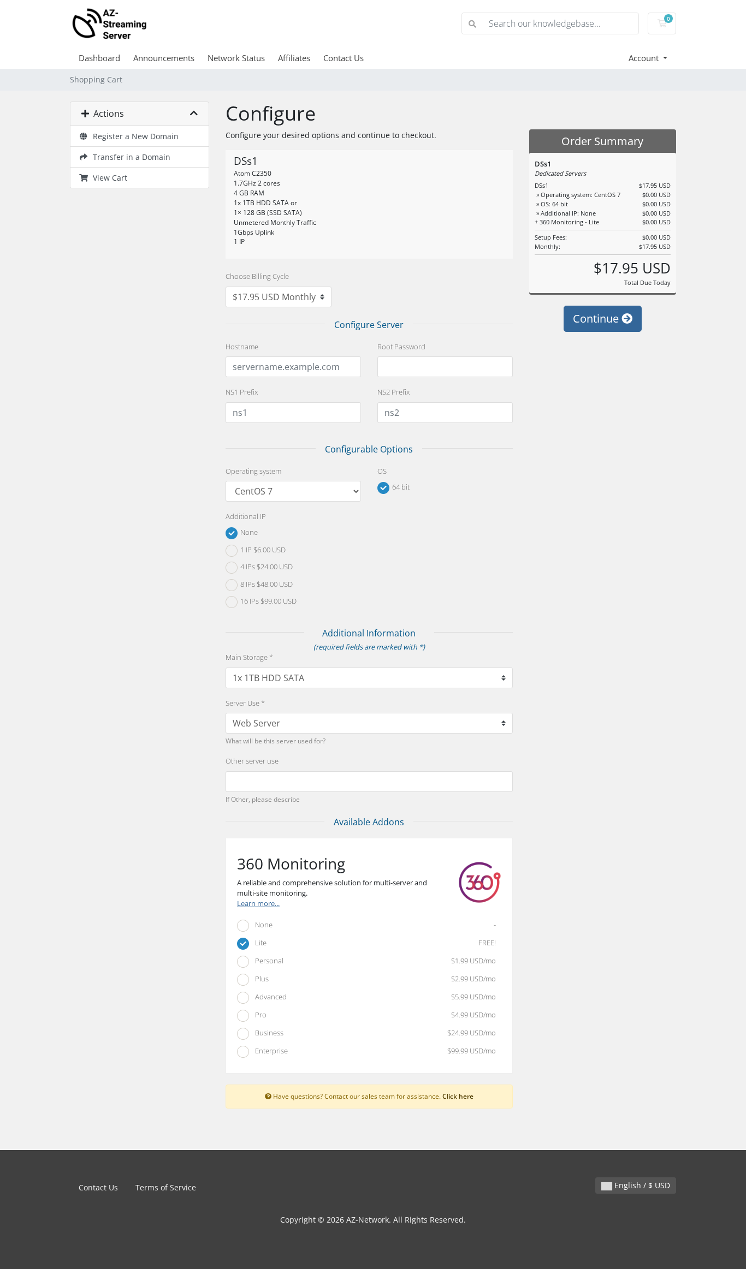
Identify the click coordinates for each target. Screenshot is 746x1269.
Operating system (253, 471)
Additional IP (246, 516)
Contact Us (343, 57)
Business (373, 1033)
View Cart (107, 177)
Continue (597, 318)
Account (645, 57)
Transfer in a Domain (129, 157)
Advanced (373, 997)
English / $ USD (641, 1185)
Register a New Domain (133, 136)
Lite (373, 943)
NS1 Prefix (242, 392)
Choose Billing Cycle (257, 276)
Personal (373, 961)
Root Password (401, 346)
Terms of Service (165, 1187)
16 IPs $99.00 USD (268, 601)
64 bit (400, 487)
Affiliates (294, 57)
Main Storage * (249, 657)
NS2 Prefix (393, 392)
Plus (373, 979)
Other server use (252, 761)
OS (382, 471)
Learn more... (258, 903)
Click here (457, 1096)
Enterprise (373, 1051)
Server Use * (245, 703)
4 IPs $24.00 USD (266, 567)
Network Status (236, 57)
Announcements (163, 57)
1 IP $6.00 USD (262, 550)
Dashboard (99, 57)
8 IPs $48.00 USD (266, 584)
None (248, 533)
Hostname (242, 346)
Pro (373, 1015)
